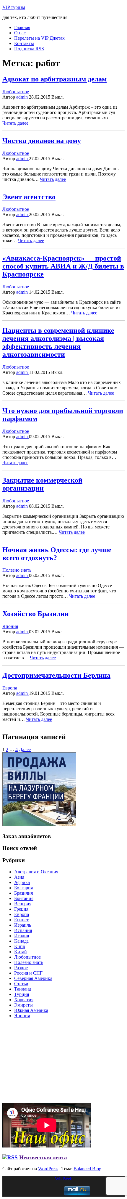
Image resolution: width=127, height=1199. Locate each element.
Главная (22, 27)
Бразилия (23, 893)
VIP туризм (13, 7)
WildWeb (63, 1178)
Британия (23, 898)
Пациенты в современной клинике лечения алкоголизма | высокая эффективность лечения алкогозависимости (58, 342)
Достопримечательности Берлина (56, 675)
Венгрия (22, 903)
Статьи (21, 983)
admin (22, 96)
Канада (21, 941)
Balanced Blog (87, 1168)
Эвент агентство (29, 197)
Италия (21, 935)
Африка (22, 882)
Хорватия (23, 999)
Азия (19, 877)
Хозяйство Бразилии (35, 614)
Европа (9, 687)
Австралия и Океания (36, 871)
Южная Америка (31, 1010)
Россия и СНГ (28, 972)
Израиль (22, 925)
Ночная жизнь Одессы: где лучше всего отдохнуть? (56, 554)
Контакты (24, 43)
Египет (21, 919)
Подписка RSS (29, 48)
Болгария (23, 887)
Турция (21, 994)
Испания (23, 930)
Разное (21, 967)
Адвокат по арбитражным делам (54, 79)
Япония (10, 626)
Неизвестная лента (43, 1157)
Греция (21, 909)
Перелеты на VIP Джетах (39, 38)
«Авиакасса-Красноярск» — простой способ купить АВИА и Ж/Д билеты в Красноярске (63, 266)
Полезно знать (16, 570)
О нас (20, 32)
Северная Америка (33, 978)
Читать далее (15, 123)
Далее (25, 749)
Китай (20, 951)
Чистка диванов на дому (41, 140)
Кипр (19, 946)
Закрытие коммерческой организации (42, 484)
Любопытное (15, 91)
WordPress (48, 1168)
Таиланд (22, 988)
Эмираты (23, 1004)
